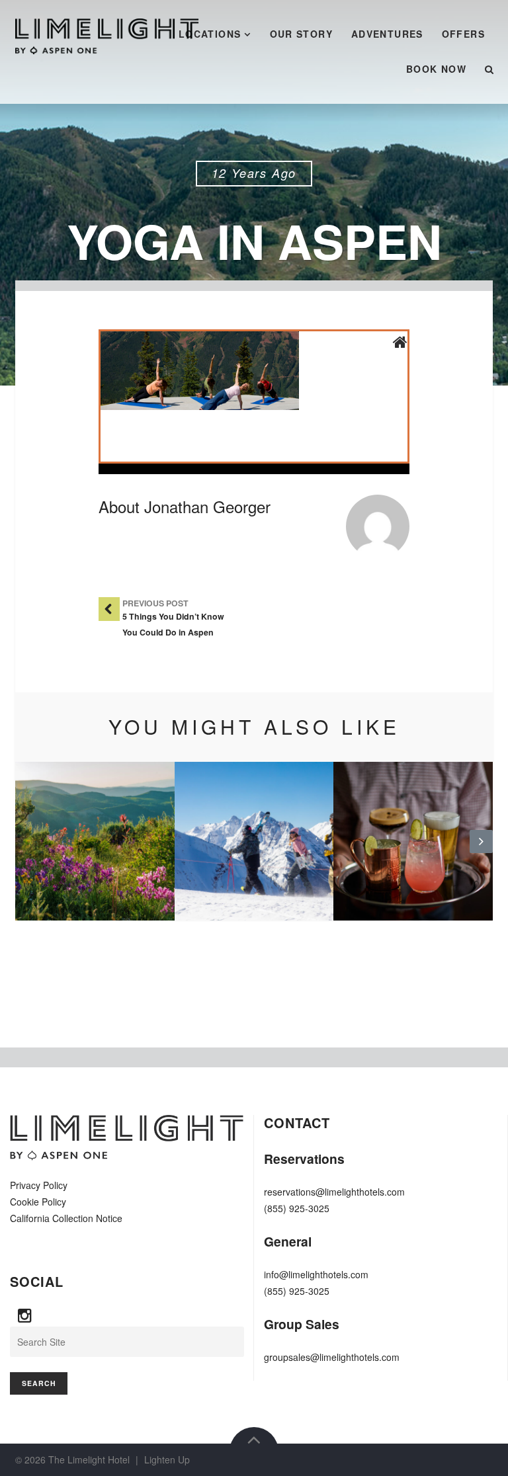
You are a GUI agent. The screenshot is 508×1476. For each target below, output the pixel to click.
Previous (27, 851)
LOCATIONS (210, 33)
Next (481, 851)
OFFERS (463, 33)
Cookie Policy (38, 1201)
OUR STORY (301, 33)
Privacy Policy (38, 1185)
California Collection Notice (66, 1218)
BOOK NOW (436, 68)
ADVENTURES (387, 33)
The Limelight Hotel (89, 1459)
